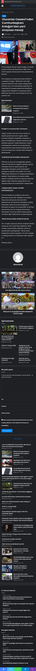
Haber (11, 12)
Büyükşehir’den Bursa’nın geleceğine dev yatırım (18, 1)
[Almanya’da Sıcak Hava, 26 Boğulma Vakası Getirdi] (9, 330)
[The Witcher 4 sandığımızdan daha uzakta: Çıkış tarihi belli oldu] (7, 527)
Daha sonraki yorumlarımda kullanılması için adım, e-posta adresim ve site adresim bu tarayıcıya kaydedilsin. (17, 422)
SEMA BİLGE (7, 34)
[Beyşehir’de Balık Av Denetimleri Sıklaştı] (7, 568)
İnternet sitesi (5, 413)
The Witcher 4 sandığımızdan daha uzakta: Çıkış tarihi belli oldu (23, 527)
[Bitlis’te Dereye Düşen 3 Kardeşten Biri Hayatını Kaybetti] (6, 108)
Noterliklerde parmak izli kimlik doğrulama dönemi (22, 469)
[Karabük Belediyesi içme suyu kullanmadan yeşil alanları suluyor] (7, 559)
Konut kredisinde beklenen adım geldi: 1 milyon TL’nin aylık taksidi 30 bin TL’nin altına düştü (17, 477)
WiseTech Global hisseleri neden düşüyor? (16, 502)
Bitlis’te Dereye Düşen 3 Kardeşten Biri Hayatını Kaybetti (21, 108)
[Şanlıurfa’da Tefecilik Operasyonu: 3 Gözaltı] (7, 551)
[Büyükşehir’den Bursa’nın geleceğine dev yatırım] (7, 462)
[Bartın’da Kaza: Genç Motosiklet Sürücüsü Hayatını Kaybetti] (7, 576)
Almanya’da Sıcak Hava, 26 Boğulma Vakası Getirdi (7, 338)
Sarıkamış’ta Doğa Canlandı (7, 359)
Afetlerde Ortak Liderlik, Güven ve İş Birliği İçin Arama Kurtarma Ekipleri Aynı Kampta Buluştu (26, 349)
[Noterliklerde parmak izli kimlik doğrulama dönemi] (6, 119)
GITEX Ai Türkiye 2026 (8, 345)
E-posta (4, 406)
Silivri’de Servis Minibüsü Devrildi (24, 359)
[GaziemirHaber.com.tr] (18, 6)
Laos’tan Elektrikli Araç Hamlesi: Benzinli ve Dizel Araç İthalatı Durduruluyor (16, 445)
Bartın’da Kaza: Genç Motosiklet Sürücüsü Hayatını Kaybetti (23, 576)
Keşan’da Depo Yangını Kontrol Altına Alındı (16, 534)
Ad (2, 399)
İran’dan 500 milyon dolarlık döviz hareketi (16, 497)
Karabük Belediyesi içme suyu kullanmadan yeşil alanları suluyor (23, 559)
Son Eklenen (18, 439)
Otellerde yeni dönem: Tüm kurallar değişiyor (26, 327)
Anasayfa (6, 12)
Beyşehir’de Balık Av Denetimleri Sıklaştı (20, 567)
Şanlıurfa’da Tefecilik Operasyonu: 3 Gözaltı (21, 550)
